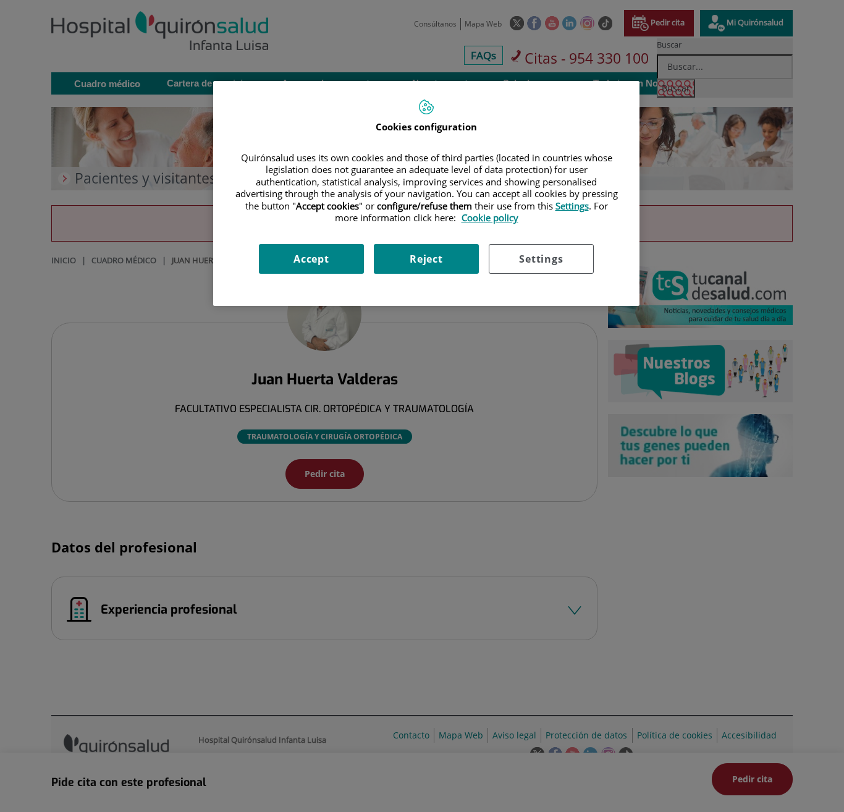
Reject (426, 259)
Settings (541, 259)
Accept (311, 259)
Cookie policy (490, 217)
